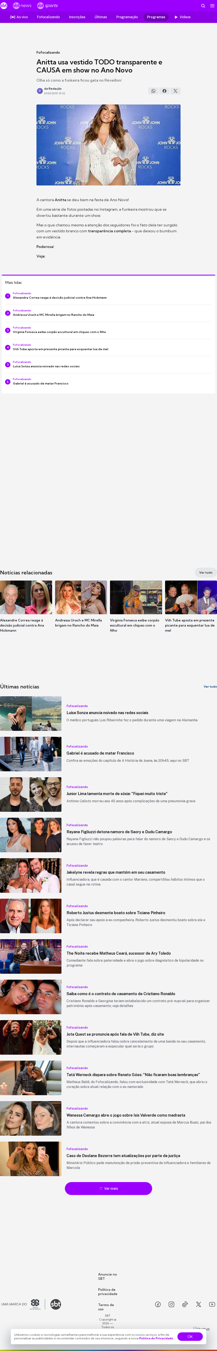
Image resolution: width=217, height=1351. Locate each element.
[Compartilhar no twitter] (175, 91)
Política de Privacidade (156, 1338)
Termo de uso (106, 1307)
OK (190, 1336)
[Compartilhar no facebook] (164, 91)
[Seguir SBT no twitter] (198, 1304)
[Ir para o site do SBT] (55, 1304)
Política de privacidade (107, 1291)
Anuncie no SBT (107, 1276)
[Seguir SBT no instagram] (171, 1304)
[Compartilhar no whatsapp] (153, 91)
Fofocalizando (48, 52)
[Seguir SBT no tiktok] (185, 1304)
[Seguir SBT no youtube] (212, 1304)
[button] (26, 610)
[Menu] (212, 5)
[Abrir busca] (203, 5)
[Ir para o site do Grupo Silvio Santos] (23, 1304)
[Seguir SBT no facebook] (157, 1304)
